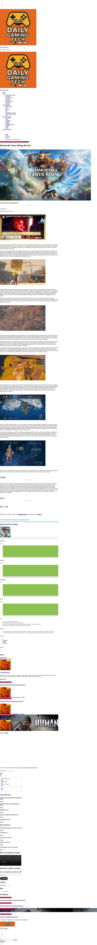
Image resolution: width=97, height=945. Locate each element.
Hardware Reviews (7, 116)
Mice (7, 119)
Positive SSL (3, 941)
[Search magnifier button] (1, 774)
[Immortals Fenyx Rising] (5, 537)
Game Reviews (6, 105)
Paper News (17, 919)
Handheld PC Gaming (11, 112)
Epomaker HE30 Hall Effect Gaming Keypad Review (13, 684)
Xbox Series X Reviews (23, 141)
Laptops (7, 123)
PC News (8, 100)
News (4, 93)
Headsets (8, 121)
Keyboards (8, 118)
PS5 (7, 110)
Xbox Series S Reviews (12, 141)
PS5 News (8, 98)
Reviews (5, 141)
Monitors (8, 125)
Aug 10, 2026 (21, 697)
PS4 (7, 107)
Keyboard (2, 682)
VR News (8, 102)
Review (1, 801)
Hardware (8, 103)
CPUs (7, 128)
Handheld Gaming (10, 124)
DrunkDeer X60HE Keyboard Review (9, 917)
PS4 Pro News (9, 97)
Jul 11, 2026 (21, 713)
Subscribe (4, 878)
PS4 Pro (7, 109)
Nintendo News (9, 101)
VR (6, 115)
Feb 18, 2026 (21, 730)
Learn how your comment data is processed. (27, 767)
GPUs (7, 126)
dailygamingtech (6, 672)
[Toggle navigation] (0, 51)
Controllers (8, 120)
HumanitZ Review (4, 717)
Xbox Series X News (10, 95)
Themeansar (24, 919)
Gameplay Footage (7, 129)
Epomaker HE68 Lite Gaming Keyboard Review (11, 701)
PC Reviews (6, 715)
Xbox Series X (9, 106)
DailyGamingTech (4, 47)
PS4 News (8, 96)
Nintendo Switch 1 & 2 (11, 114)
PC (6, 111)
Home (4, 92)
